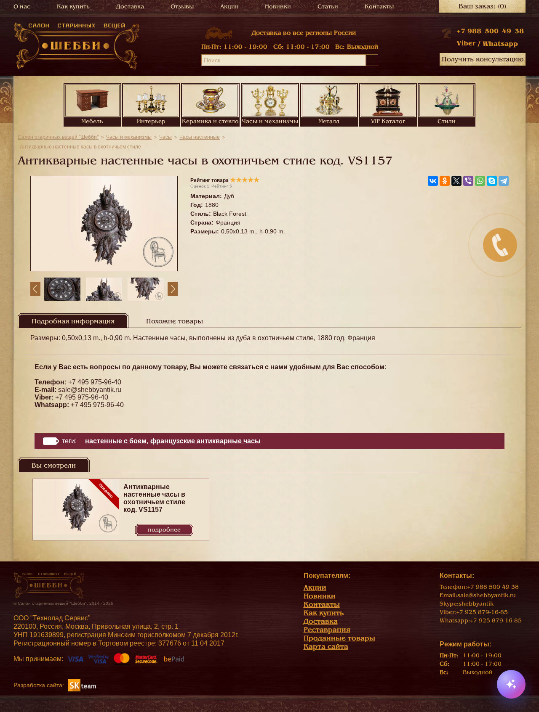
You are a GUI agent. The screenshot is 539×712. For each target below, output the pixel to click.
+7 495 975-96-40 (94, 382)
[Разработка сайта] (82, 684)
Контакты (379, 6)
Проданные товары (339, 638)
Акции (229, 6)
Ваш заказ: (482, 6)
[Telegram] (504, 181)
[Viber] (468, 181)
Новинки (278, 6)
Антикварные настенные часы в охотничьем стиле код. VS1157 (154, 498)
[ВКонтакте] (433, 181)
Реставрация (327, 630)
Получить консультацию (482, 59)
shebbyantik (476, 604)
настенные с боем (116, 441)
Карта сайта (326, 647)
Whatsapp (500, 44)
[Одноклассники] (445, 181)
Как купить (73, 6)
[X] (456, 181)
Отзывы (182, 6)
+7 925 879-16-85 (482, 612)
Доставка (130, 6)
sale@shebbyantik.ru (89, 389)
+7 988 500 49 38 (490, 31)
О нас (21, 6)
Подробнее (164, 530)
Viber (465, 43)
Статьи (328, 6)
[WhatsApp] (480, 181)
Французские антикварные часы (205, 441)
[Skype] (492, 181)
